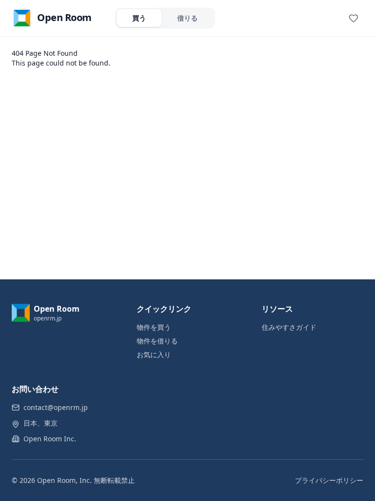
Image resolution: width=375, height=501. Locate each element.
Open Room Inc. (49, 438)
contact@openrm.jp (55, 407)
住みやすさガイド (289, 327)
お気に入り (154, 354)
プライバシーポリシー (329, 480)
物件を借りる (157, 340)
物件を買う (154, 327)
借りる (187, 18)
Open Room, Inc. (64, 480)
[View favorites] (353, 18)
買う (139, 18)
